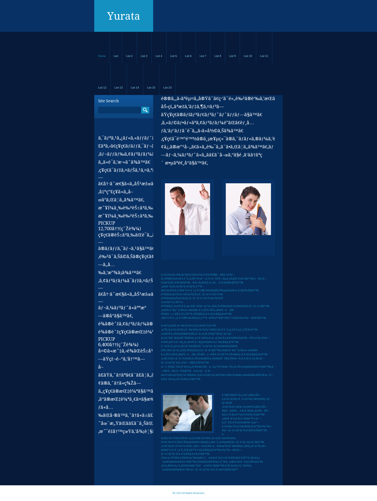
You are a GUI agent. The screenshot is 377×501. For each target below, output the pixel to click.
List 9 (232, 55)
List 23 (167, 87)
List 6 (188, 55)
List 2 (129, 55)
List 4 (159, 55)
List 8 (217, 55)
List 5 (173, 55)
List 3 (144, 55)
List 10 (248, 55)
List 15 (151, 87)
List (116, 55)
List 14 (135, 87)
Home (102, 55)
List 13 (118, 87)
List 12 (102, 87)
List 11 (264, 55)
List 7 (203, 55)
